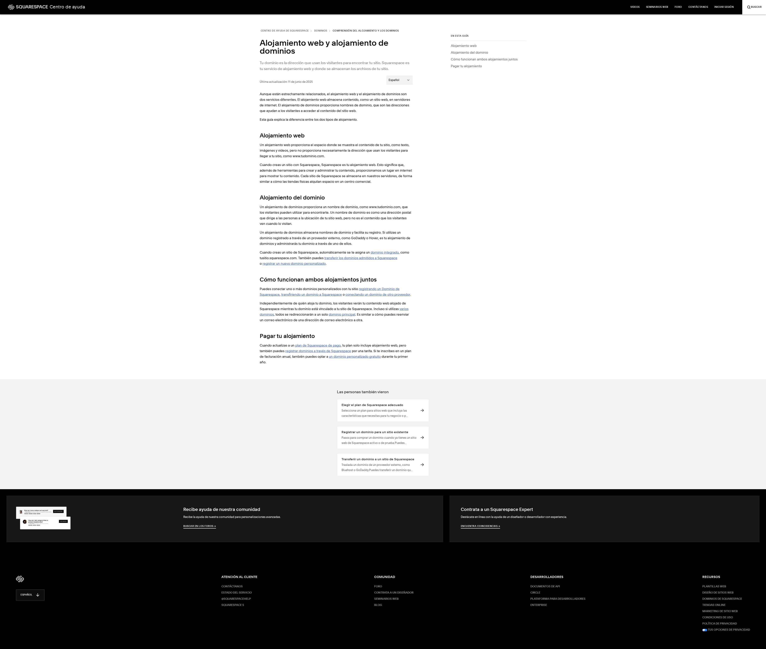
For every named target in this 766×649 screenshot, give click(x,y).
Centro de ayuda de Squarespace (285, 31)
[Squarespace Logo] (20, 579)
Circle (535, 592)
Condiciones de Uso (717, 617)
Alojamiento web (464, 46)
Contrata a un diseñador (394, 592)
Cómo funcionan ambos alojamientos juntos (484, 59)
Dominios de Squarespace (722, 599)
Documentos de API (545, 586)
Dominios (320, 31)
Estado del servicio (236, 592)
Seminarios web (386, 599)
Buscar (756, 7)
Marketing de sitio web (720, 611)
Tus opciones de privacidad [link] (728, 629)
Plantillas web (714, 586)
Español (27, 595)
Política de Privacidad (719, 623)
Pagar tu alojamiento (466, 66)
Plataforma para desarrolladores (557, 599)
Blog (378, 605)
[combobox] (399, 80)
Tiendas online (714, 605)
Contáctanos (232, 586)
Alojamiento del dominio (469, 52)
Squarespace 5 (232, 605)
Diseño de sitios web (717, 592)
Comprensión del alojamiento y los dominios (366, 31)
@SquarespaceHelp (236, 599)
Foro (378, 586)
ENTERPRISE (538, 605)
